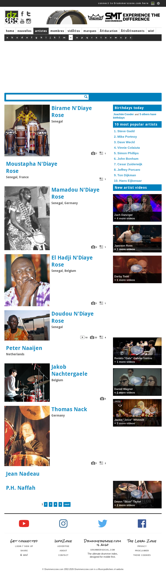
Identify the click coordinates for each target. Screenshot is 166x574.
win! (151, 31)
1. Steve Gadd (124, 131)
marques (89, 31)
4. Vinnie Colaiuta (127, 147)
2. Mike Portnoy (125, 136)
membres (57, 31)
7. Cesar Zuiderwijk (128, 164)
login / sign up (24, 546)
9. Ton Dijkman (125, 175)
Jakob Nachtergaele (69, 370)
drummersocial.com (102, 549)
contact (63, 555)
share (24, 550)
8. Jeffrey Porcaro (127, 169)
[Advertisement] (83, 65)
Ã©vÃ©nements (133, 31)
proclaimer (142, 550)
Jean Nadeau (23, 474)
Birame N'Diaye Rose (71, 111)
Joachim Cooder (123, 114)
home (10, 31)
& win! (24, 555)
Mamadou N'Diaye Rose (75, 193)
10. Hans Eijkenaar (128, 180)
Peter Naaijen (24, 348)
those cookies (142, 555)
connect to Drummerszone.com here (123, 3)
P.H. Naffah (21, 488)
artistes (41, 31)
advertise (63, 546)
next (67, 504)
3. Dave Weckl (124, 142)
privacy (142, 546)
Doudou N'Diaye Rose (72, 317)
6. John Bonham (126, 158)
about (63, 550)
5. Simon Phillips (126, 153)
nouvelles (25, 31)
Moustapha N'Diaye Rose (31, 167)
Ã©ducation (109, 31)
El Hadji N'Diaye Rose (72, 261)
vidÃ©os (74, 31)
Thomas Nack (69, 409)
